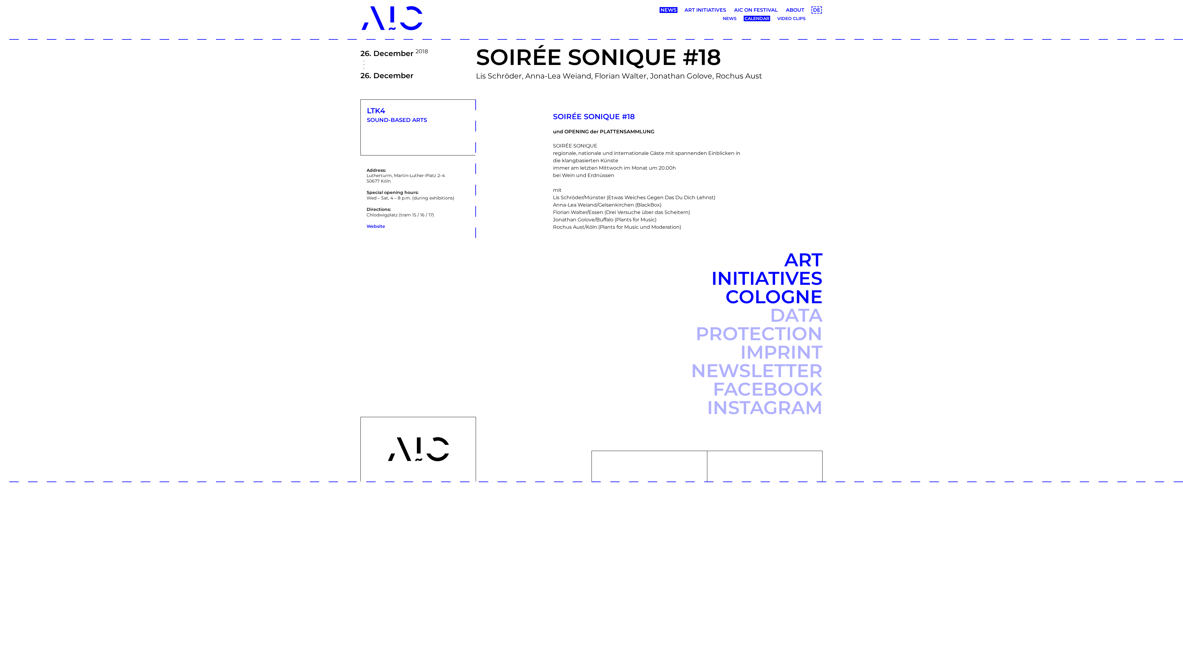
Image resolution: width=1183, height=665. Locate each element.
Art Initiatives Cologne (767, 278)
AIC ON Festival (756, 10)
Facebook (768, 389)
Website (376, 226)
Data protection (759, 324)
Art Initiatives (705, 10)
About (795, 10)
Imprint (781, 352)
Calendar (757, 18)
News (669, 10)
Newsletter (757, 370)
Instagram (765, 407)
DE (816, 10)
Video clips (791, 18)
